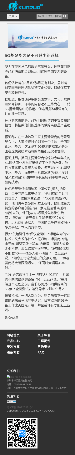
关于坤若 (44, 335)
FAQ (41, 352)
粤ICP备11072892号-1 (20, 407)
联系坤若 (13, 352)
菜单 (11, 16)
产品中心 (13, 341)
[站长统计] (11, 401)
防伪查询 (44, 346)
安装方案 (13, 346)
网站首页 (13, 335)
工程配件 (44, 341)
